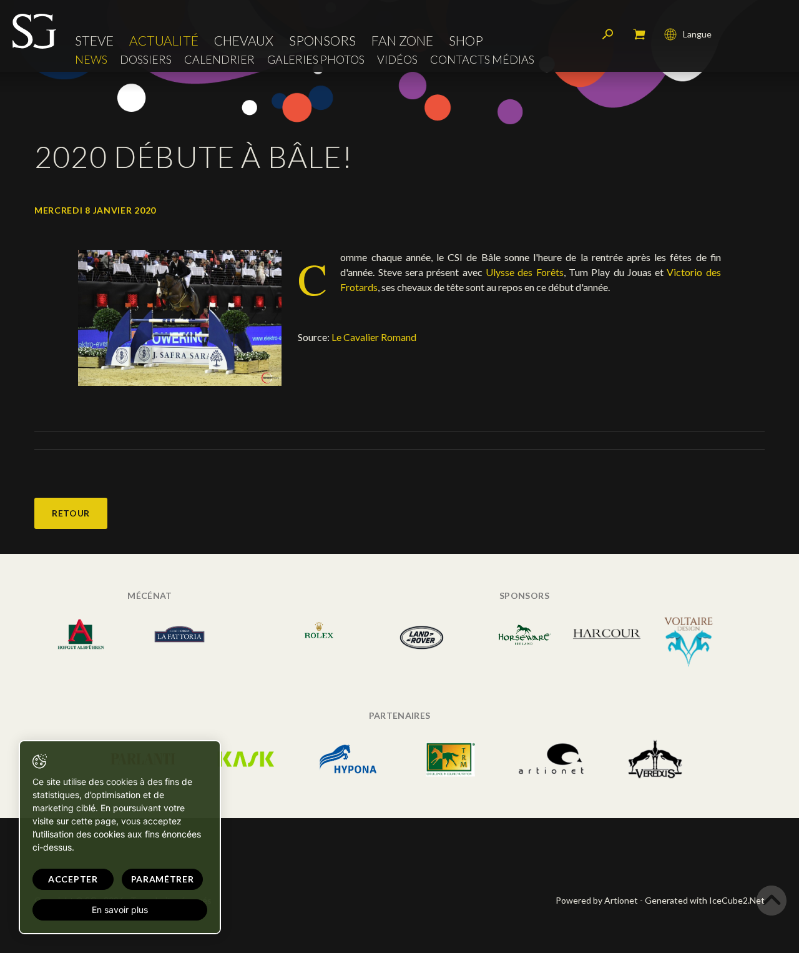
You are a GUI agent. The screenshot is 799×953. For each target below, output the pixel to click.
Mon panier (639, 34)
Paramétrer (162, 879)
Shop (466, 40)
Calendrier (219, 59)
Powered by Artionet (597, 900)
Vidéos (397, 59)
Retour (71, 513)
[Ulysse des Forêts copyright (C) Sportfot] (180, 317)
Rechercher (608, 34)
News (91, 59)
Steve (94, 40)
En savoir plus (120, 909)
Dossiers (146, 59)
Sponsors (322, 40)
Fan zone (402, 40)
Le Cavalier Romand (373, 337)
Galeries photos (316, 59)
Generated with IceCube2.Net (705, 900)
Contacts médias (482, 59)
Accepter (73, 879)
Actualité (164, 40)
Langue (697, 34)
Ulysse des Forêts (525, 272)
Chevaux (243, 40)
